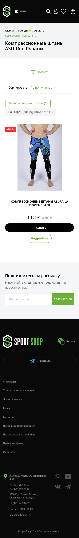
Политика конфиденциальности (19, 425)
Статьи (6, 408)
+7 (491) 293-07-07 (19, 484)
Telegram (45, 360)
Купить (41, 227)
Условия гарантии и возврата (18, 390)
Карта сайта (9, 452)
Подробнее (39, 238)
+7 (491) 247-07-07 (19, 503)
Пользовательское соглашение (19, 434)
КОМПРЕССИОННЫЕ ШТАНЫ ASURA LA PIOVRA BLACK (39, 203)
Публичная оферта (13, 443)
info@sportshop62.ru (20, 514)
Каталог (71, 341)
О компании (9, 381)
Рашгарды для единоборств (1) (30, 112)
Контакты (8, 417)
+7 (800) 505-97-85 (19, 488)
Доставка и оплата (12, 399)
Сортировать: (18, 87)
